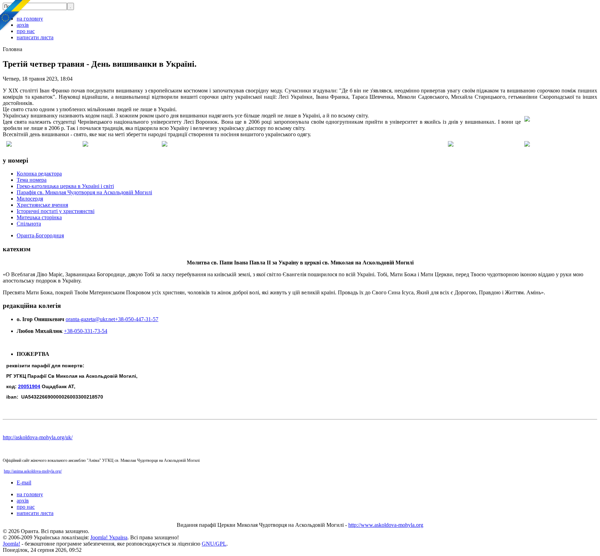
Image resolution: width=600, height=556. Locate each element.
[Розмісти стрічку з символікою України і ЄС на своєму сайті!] (15, 15)
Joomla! (11, 544)
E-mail (24, 482)
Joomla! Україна (108, 537)
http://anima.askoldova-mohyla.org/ (33, 471)
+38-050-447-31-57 (136, 319)
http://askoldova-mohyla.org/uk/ (38, 437)
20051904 (29, 386)
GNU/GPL (214, 544)
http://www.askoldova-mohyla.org (385, 525)
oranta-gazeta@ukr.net (90, 319)
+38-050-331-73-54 (85, 331)
